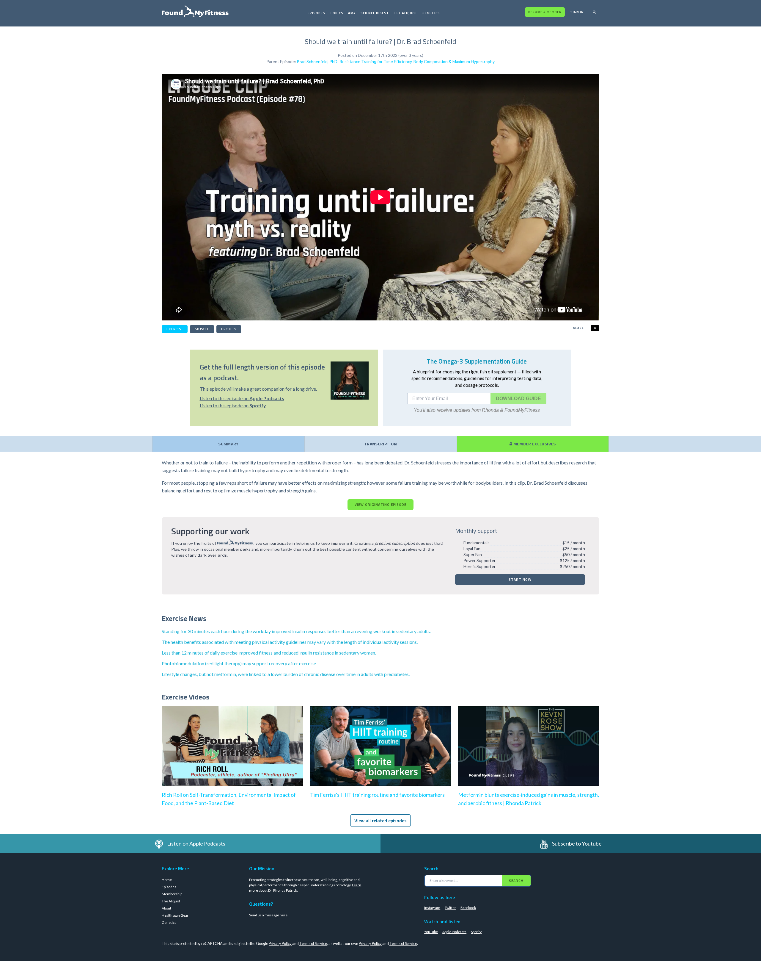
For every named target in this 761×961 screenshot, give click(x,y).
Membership (172, 894)
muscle (202, 329)
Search (516, 880)
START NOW (520, 579)
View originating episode (380, 504)
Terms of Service (313, 943)
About (166, 908)
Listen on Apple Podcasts (196, 843)
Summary (228, 444)
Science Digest (375, 13)
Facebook (468, 907)
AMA (352, 13)
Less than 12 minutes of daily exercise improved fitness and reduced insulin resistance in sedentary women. (269, 652)
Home (167, 879)
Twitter (450, 907)
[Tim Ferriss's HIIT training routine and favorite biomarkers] (380, 752)
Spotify (476, 931)
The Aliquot (406, 13)
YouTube (431, 931)
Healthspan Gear (175, 915)
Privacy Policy (280, 943)
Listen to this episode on (242, 398)
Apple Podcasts (454, 931)
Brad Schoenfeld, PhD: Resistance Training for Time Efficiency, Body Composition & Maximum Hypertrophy (396, 61)
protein (228, 329)
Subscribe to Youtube (577, 843)
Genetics (431, 13)
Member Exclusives (534, 444)
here (283, 915)
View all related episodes (380, 820)
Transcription (380, 444)
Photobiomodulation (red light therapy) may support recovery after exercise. (239, 663)
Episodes (316, 13)
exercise (174, 329)
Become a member (545, 12)
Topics (336, 13)
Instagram (432, 907)
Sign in (577, 12)
